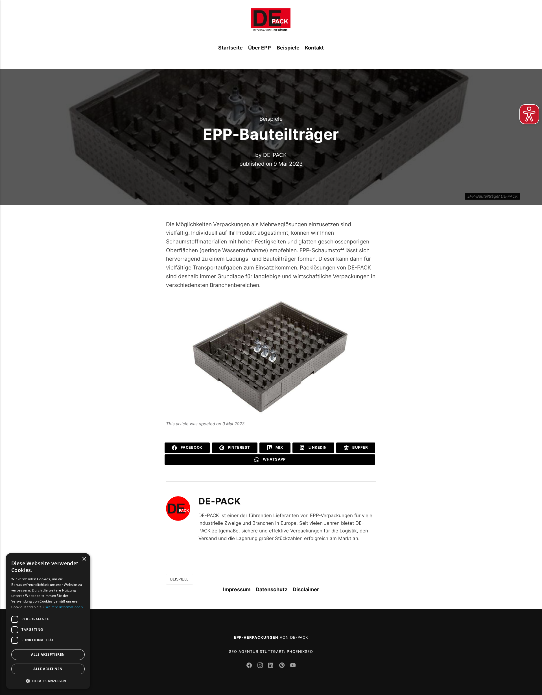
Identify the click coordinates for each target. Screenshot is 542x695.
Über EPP (259, 48)
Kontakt (314, 48)
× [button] (84, 559)
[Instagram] (260, 666)
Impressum (236, 589)
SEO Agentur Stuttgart (256, 651)
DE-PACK (275, 155)
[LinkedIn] (271, 666)
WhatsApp (274, 459)
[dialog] (48, 621)
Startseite (230, 48)
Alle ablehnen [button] (47, 668)
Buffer (359, 447)
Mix (278, 447)
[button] (48, 681)
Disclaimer (306, 589)
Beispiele (288, 48)
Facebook (191, 447)
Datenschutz (271, 589)
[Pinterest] (282, 666)
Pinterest (238, 447)
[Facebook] (249, 666)
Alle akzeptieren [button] (48, 654)
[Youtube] (293, 666)
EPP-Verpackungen (256, 637)
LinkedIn (317, 447)
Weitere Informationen (64, 607)
